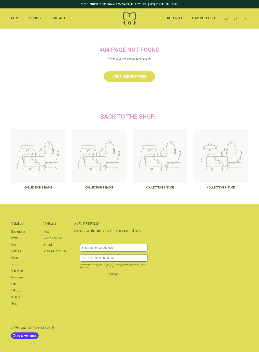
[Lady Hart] (129, 18)
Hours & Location (53, 238)
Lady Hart (26, 328)
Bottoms (16, 251)
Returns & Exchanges (55, 251)
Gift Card (16, 290)
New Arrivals (18, 232)
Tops (13, 245)
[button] (245, 18)
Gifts (13, 284)
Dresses (15, 238)
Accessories (17, 277)
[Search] (226, 18)
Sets (13, 264)
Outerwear (17, 271)
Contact (47, 245)
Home (46, 232)
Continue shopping (129, 76)
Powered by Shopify (44, 328)
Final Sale (17, 297)
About (14, 303)
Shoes (14, 258)
